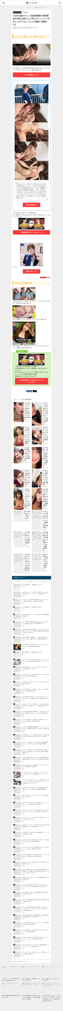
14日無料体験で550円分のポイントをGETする (31, 381)
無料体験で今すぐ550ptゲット (31, 232)
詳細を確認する (31, 205)
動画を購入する (31, 271)
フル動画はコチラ (32, 75)
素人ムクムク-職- (17, 12)
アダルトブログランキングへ (20, 961)
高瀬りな (26, 12)
